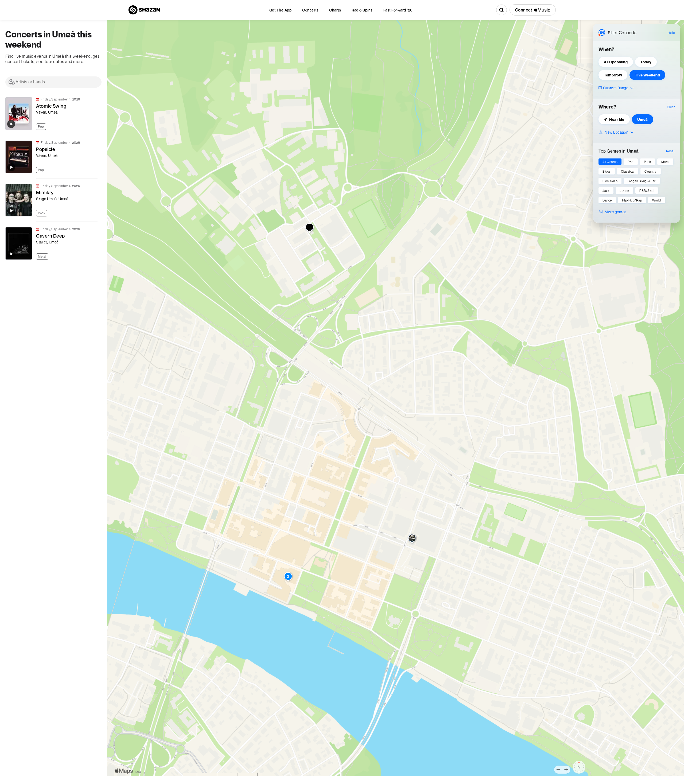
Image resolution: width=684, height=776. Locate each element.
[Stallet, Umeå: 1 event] (309, 228)
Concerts (310, 10)
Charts (335, 10)
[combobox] (53, 82)
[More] (96, 126)
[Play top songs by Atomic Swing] (11, 124)
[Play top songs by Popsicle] (11, 167)
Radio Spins (362, 10)
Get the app (280, 10)
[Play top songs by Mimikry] (11, 211)
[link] (51, 113)
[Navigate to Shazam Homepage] (144, 9)
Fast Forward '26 (398, 10)
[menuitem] (280, 10)
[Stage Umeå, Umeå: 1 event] (412, 539)
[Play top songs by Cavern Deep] (11, 254)
